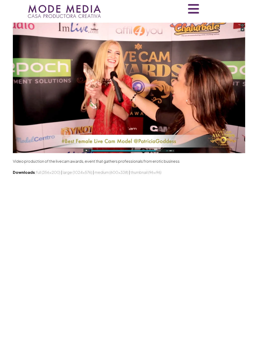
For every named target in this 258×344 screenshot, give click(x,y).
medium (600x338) (111, 172)
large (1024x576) (77, 172)
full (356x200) (48, 172)
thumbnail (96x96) (146, 172)
